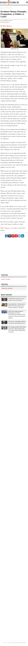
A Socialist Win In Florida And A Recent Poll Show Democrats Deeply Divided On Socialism (16, 305)
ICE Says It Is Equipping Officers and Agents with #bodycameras (17, 322)
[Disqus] (14, 256)
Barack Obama (5, 22)
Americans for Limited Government (18, 642)
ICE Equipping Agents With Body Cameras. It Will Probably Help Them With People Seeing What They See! (17, 329)
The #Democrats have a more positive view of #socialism (16, 299)
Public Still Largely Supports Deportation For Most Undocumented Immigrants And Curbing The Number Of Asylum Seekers (16, 314)
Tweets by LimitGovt (5, 279)
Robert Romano (7, 26)
